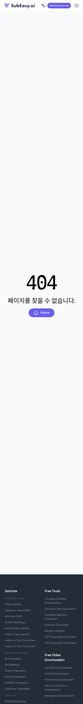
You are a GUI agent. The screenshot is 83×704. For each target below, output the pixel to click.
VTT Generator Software (60, 637)
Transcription (13, 604)
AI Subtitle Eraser (15, 701)
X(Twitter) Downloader (59, 679)
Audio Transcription (17, 628)
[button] (43, 5)
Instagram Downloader (59, 695)
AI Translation (13, 658)
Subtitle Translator (16, 682)
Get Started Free (59, 5)
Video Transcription (17, 634)
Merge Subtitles (55, 631)
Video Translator (15, 670)
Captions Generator (18, 610)
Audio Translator (15, 676)
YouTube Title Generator (60, 609)
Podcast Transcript (56, 625)
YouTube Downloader (59, 667)
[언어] (43, 5)
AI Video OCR (13, 616)
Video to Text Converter (20, 646)
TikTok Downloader (57, 673)
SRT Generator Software (60, 643)
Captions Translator (17, 688)
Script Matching (15, 622)
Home (44, 313)
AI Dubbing (12, 664)
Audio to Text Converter (20, 640)
